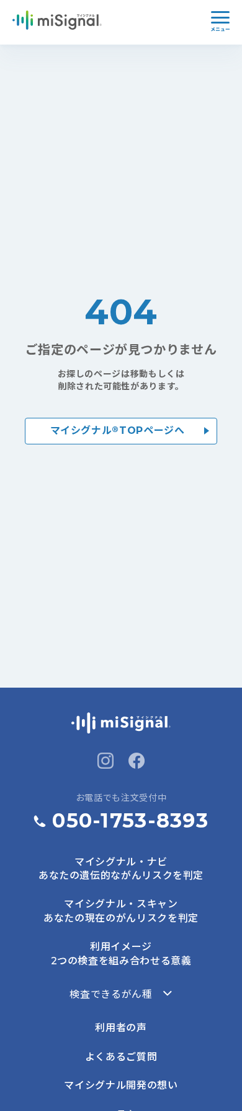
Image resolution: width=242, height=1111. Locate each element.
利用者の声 (120, 1028)
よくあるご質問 (121, 1057)
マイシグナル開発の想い (120, 1085)
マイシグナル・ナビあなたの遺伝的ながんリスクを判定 (121, 868)
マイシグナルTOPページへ (117, 430)
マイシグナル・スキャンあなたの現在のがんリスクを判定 (121, 910)
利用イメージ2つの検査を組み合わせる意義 (121, 953)
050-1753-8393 (130, 820)
